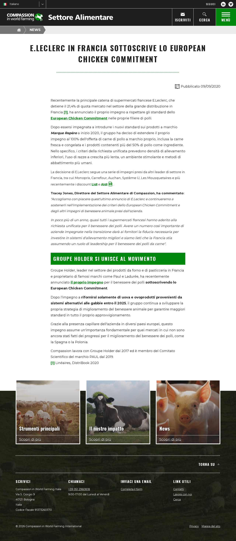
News (35, 30)
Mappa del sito (211, 526)
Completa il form (131, 489)
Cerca (177, 499)
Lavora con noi (182, 494)
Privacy (194, 526)
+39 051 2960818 (79, 489)
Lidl (95, 184)
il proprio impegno (87, 282)
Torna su (206, 464)
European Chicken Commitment (79, 118)
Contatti (178, 489)
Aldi (104, 184)
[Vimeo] (230, 4)
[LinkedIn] (223, 4)
